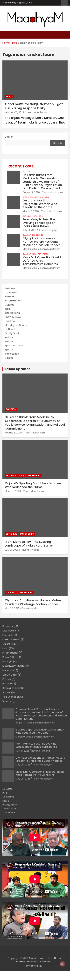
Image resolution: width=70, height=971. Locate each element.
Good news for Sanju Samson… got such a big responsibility (34, 106)
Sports (9, 96)
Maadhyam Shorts (16, 325)
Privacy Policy (9, 804)
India (34, 254)
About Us (7, 788)
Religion (9, 341)
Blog (4, 792)
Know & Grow (13, 317)
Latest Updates (17, 369)
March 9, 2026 (31, 211)
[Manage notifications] (62, 963)
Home (5, 800)
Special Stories (30, 197)
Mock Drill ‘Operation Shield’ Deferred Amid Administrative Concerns (42, 260)
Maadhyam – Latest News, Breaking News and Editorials (38, 959)
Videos (9, 357)
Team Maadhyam (36, 112)
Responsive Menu (64, 3)
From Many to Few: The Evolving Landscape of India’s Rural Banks (39, 222)
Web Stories (8, 812)
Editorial (27, 216)
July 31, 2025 (29, 230)
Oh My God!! (12, 333)
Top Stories (43, 197)
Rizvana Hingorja (48, 230)
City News (11, 292)
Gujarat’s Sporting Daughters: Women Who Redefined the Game (40, 204)
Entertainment (13, 300)
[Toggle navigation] (6, 35)
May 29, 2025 (30, 249)
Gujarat (27, 235)
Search (9, 136)
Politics (26, 172)
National (10, 329)
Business (10, 288)
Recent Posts (20, 166)
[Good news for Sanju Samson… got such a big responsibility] (35, 80)
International (12, 313)
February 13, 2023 (14, 112)
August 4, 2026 (31, 192)
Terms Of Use (9, 808)
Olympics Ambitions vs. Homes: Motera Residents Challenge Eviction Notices (41, 241)
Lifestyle (10, 321)
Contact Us (8, 796)
